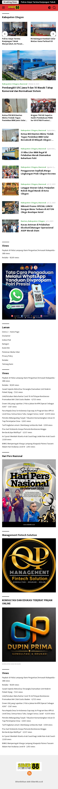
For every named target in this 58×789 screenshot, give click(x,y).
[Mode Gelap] (49, 7)
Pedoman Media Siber (11, 352)
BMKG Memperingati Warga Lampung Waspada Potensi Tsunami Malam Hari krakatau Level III (27, 445)
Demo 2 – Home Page (10, 331)
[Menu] (4, 7)
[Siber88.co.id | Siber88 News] (14, 7)
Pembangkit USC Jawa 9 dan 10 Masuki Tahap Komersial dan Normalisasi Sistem (27, 89)
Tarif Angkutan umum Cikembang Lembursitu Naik (22, 425)
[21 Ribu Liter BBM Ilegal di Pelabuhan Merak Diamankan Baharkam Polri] (10, 154)
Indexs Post (6, 340)
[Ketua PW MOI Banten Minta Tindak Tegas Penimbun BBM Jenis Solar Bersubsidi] (14, 106)
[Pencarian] (54, 7)
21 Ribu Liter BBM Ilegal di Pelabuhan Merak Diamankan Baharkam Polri (36, 155)
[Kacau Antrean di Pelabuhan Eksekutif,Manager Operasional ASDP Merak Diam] (10, 227)
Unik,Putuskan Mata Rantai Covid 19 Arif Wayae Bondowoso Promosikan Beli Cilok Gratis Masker (25, 398)
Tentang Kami (7, 364)
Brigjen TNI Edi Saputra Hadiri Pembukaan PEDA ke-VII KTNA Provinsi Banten (42, 118)
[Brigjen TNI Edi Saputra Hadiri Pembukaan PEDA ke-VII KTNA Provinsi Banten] (43, 106)
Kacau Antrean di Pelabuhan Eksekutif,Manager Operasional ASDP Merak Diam (37, 228)
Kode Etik (6, 348)
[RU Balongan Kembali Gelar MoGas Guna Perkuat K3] (14, 29)
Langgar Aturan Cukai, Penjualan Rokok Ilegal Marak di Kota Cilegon (37, 191)
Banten (24, 221)
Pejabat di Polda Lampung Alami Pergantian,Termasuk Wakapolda (28, 250)
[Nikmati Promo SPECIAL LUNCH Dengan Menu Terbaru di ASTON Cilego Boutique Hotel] (10, 208)
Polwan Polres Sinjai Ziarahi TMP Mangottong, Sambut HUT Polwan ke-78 (43, 41)
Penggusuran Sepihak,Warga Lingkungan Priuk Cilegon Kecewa (38, 172)
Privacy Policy (7, 356)
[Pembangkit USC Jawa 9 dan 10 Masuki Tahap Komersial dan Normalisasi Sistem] (29, 65)
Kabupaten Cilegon (10, 84)
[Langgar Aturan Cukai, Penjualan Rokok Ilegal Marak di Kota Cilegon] (10, 190)
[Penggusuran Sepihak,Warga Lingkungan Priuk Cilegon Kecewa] (10, 172)
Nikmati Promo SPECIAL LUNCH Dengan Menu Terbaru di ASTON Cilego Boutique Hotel (37, 209)
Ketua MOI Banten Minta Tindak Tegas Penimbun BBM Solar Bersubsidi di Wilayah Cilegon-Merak (37, 138)
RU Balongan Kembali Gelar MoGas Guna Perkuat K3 (14, 40)
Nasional (23, 84)
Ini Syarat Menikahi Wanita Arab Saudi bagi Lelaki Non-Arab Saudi (28, 436)
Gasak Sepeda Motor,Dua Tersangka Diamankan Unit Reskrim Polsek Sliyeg (26, 390)
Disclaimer (6, 335)
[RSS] (29, 773)
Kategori (5, 344)
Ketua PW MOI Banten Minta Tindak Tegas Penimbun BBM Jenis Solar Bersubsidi (13, 118)
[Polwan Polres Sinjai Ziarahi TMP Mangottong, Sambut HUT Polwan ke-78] (43, 29)
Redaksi (5, 257)
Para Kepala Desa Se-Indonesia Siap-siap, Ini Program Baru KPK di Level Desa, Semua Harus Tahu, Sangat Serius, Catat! (28, 412)
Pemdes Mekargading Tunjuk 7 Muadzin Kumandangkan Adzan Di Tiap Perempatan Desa (28, 419)
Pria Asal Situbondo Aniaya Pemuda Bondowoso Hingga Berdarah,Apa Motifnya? (24, 431)
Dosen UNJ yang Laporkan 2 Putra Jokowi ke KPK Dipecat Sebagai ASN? (28, 405)
